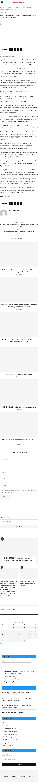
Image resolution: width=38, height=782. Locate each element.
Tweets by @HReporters (7, 609)
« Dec (1, 643)
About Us (6, 776)
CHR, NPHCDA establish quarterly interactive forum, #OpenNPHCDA (18, 559)
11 (30, 631)
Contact (14, 776)
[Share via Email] (21, 49)
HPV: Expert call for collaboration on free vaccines (27, 583)
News (9, 7)
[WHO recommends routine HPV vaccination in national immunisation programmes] (19, 424)
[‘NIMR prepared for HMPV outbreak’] (19, 359)
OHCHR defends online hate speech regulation (19, 407)
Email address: (4, 517)
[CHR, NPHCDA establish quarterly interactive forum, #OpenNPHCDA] (19, 551)
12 (35, 631)
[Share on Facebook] (15, 49)
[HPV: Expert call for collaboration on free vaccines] (29, 573)
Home (2, 7)
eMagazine (22, 776)
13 (3, 634)
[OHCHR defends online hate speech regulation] (19, 392)
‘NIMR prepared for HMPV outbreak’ (19, 374)
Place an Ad (31, 776)
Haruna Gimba (15, 210)
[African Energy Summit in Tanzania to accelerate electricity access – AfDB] (19, 324)
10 (24, 631)
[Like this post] (11, 49)
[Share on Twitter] (18, 49)
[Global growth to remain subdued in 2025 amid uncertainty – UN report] (19, 254)
